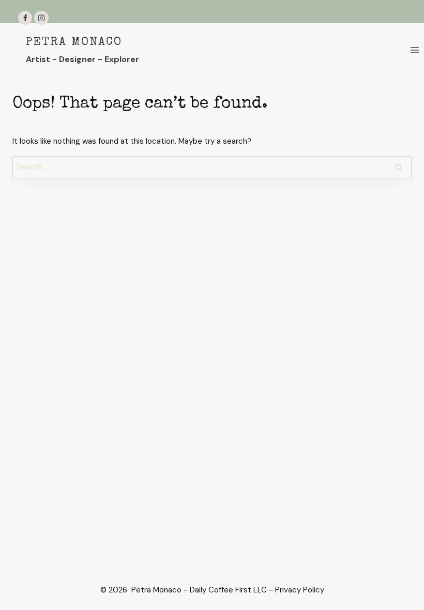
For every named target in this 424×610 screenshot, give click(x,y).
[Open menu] (414, 50)
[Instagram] (41, 18)
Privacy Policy (299, 590)
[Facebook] (25, 18)
